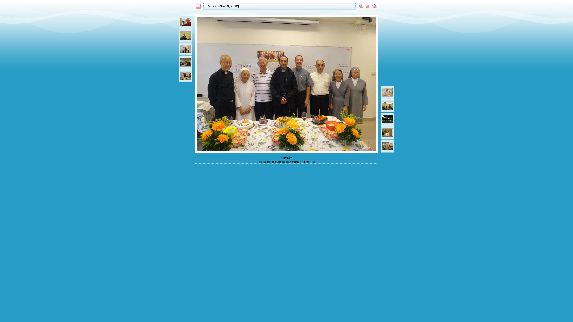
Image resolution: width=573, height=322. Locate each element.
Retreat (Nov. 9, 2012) (223, 6)
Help (313, 162)
